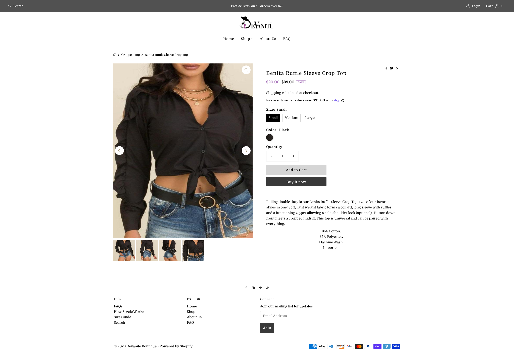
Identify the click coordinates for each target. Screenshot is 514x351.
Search (119, 322)
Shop (246, 39)
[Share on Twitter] (392, 68)
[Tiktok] (267, 288)
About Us (268, 39)
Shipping (273, 93)
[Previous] (119, 150)
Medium (291, 118)
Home (228, 39)
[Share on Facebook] (387, 68)
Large (310, 118)
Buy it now (296, 182)
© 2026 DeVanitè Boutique (135, 346)
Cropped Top (130, 55)
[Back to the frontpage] (115, 54)
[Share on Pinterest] (397, 68)
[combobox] (88, 6)
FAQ (287, 39)
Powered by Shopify (176, 346)
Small (273, 118)
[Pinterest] (260, 288)
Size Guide (122, 317)
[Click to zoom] (246, 69)
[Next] (246, 150)
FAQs (118, 306)
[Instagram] (253, 288)
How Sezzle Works (129, 312)
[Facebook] (246, 288)
